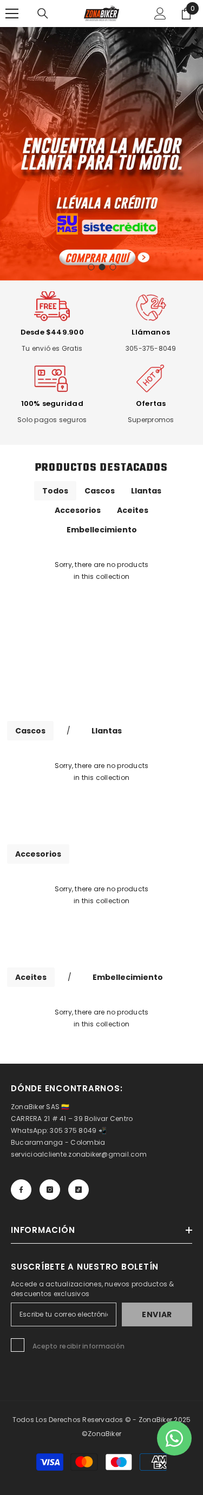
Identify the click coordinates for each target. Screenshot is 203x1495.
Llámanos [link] (151, 332)
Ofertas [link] (151, 403)
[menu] (11, 13)
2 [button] (102, 267)
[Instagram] (50, 1189)
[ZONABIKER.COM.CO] (101, 655)
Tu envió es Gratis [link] (52, 348)
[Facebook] (21, 1189)
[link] (52, 307)
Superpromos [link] (151, 419)
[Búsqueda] (42, 13)
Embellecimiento (102, 529)
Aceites (132, 510)
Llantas (146, 490)
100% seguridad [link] (52, 403)
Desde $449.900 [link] (52, 332)
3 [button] (113, 267)
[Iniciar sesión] (160, 13)
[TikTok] (78, 1189)
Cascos (99, 490)
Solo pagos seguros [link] (52, 419)
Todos (55, 490)
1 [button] (91, 267)
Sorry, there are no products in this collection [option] (102, 570)
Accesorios (78, 510)
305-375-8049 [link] (151, 348)
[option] (101, 154)
